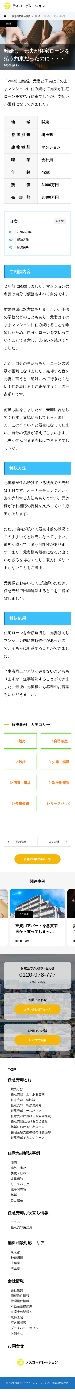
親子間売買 (18, 1189)
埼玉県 (15, 1268)
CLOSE (60, 221)
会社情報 (16, 1281)
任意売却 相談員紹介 (26, 1105)
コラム (15, 1222)
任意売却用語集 (21, 1227)
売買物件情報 (20, 1295)
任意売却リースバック (26, 1110)
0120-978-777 (37, 975)
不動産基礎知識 (21, 1306)
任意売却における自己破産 (29, 1121)
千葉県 (15, 1263)
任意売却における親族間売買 (31, 1116)
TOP (12, 1069)
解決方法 (23, 239)
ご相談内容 (24, 232)
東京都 (15, 1252)
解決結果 (23, 247)
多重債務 (17, 1178)
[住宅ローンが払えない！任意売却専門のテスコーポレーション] (24, 5)
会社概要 (17, 1290)
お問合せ (16, 1345)
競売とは (17, 1089)
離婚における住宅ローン (28, 1126)
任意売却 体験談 (23, 1099)
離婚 (8, 23)
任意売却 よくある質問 (28, 1094)
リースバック (20, 1184)
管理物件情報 (20, 1301)
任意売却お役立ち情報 (28, 1212)
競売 (14, 1162)
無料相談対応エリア (26, 1243)
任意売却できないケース (28, 1137)
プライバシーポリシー (26, 1328)
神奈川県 (17, 1257)
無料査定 (17, 1317)
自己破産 (24, 914)
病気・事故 (18, 1168)
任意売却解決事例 (24, 1153)
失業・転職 (18, 1173)
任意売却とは (20, 1079)
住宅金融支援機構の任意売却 (31, 1132)
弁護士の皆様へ (21, 1311)
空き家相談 (18, 1322)
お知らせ (17, 1333)
